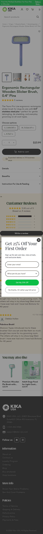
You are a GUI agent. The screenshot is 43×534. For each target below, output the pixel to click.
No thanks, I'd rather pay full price (22, 290)
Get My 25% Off (22, 282)
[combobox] (22, 274)
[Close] (39, 240)
